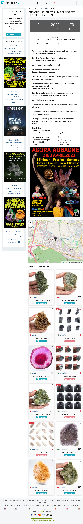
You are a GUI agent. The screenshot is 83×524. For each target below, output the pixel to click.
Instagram (30, 505)
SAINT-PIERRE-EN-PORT (14, 236)
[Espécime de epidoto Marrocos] (41, 282)
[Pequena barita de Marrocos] (41, 320)
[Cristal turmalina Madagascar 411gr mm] (69, 320)
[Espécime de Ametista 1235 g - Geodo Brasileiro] (69, 434)
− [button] (30, 225)
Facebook (21, 505)
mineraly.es (60, 508)
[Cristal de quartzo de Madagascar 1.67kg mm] (41, 434)
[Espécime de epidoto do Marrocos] (69, 282)
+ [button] (30, 222)
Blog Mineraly (11, 505)
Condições (5, 500)
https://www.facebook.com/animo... (69, 139)
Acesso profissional (62, 500)
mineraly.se (47, 511)
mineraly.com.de (36, 508)
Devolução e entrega (48, 500)
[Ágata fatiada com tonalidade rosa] (41, 358)
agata (33, 373)
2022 (37, 8)
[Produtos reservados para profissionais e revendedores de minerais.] (80, 335)
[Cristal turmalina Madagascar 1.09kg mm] (69, 358)
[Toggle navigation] (79, 3)
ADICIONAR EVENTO (13, 34)
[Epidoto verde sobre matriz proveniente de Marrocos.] (69, 472)
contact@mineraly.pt (56, 505)
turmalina (63, 335)
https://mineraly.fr (72, 505)
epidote (34, 297)
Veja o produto (41, 303)
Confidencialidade (24, 500)
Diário (32, 8)
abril (43, 8)
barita (34, 335)
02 (47, 8)
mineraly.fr (9, 508)
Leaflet (63, 262)
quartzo (34, 449)
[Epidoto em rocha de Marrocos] (41, 396)
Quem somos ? (36, 500)
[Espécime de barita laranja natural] (41, 472)
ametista (63, 411)
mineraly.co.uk (22, 508)
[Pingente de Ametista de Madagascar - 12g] (69, 396)
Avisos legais (14, 500)
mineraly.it (49, 508)
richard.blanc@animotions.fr (68, 140)
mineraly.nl (72, 508)
